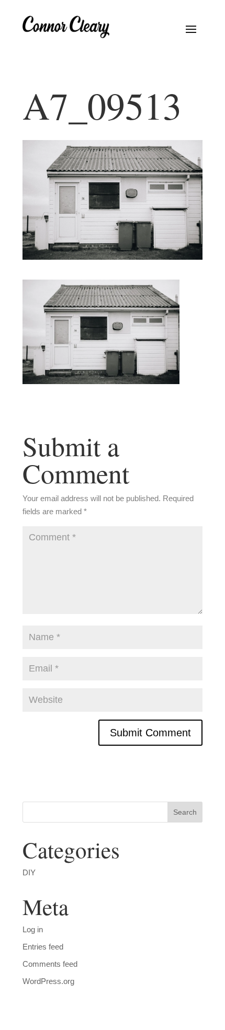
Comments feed (49, 963)
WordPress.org (48, 981)
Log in (32, 929)
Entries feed (42, 946)
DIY (29, 872)
